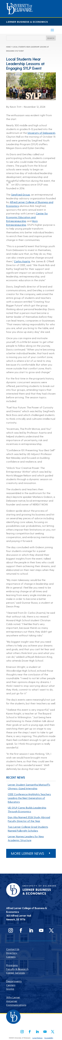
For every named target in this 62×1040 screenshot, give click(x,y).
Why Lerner (13, 997)
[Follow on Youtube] (41, 930)
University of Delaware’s (41, 132)
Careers (10, 956)
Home (8, 47)
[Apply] (19, 13)
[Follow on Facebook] (20, 930)
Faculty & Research (17, 968)
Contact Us (12, 949)
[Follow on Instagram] (10, 930)
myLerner (11, 1001)
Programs (12, 965)
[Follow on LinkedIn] (31, 930)
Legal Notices (37, 1038)
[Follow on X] (51, 930)
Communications (16, 1004)
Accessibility (48, 1038)
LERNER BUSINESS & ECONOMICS (27, 22)
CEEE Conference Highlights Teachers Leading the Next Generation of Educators (29, 798)
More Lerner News (27, 853)
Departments (14, 981)
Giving (10, 988)
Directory (11, 952)
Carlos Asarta (22, 261)
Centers (10, 984)
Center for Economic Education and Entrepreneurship (27, 217)
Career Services (15, 972)
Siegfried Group (20, 194)
